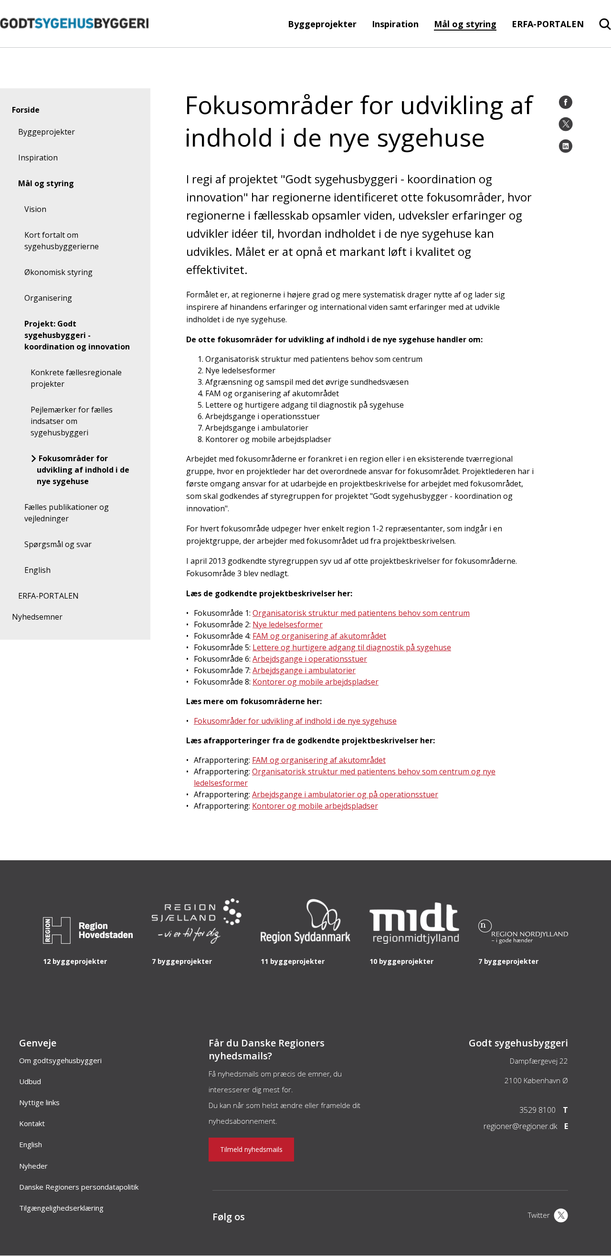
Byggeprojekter (322, 24)
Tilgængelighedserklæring (61, 1208)
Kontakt (32, 1123)
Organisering (48, 298)
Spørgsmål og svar (58, 544)
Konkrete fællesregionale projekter (76, 378)
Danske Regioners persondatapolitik (78, 1187)
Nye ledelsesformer (288, 624)
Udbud (30, 1081)
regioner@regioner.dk (520, 1126)
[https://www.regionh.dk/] (88, 941)
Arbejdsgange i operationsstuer (310, 659)
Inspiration (395, 24)
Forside (26, 110)
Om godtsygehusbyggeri (60, 1060)
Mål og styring (465, 24)
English (37, 570)
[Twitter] (565, 124)
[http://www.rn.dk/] (523, 941)
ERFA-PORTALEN (548, 24)
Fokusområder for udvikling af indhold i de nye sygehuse (83, 469)
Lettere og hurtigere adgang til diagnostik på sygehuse (352, 647)
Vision (35, 209)
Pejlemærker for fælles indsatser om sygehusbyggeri (72, 421)
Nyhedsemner (37, 617)
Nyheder (33, 1166)
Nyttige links (39, 1102)
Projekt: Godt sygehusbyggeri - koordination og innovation (77, 335)
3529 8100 (537, 1110)
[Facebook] (565, 102)
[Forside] (74, 42)
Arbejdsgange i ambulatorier (304, 670)
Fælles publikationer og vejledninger (66, 513)
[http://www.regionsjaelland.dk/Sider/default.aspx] (197, 941)
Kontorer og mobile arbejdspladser (316, 681)
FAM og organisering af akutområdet (319, 636)
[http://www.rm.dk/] (414, 941)
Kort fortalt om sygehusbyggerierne (61, 241)
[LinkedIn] (565, 146)
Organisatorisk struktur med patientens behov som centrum (361, 613)
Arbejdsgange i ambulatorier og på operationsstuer (345, 794)
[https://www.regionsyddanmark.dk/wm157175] (305, 941)
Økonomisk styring (58, 272)
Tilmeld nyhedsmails (251, 1149)
